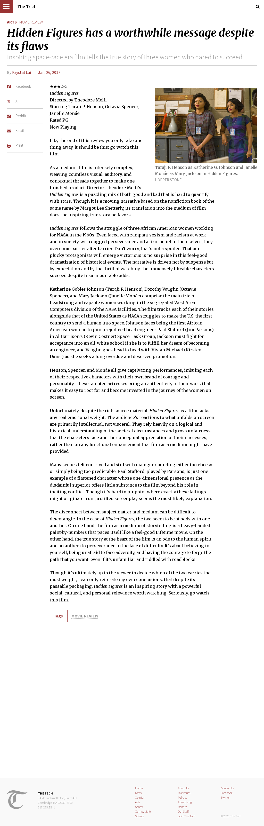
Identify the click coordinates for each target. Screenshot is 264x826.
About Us (183, 788)
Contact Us (227, 788)
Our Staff (183, 811)
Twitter (225, 797)
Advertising (185, 802)
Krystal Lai (21, 72)
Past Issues (184, 793)
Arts (12, 22)
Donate (182, 807)
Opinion (140, 797)
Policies (182, 797)
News (138, 793)
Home (139, 788)
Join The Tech (186, 816)
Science (139, 816)
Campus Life (143, 811)
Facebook (227, 793)
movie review (31, 22)
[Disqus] (132, 699)
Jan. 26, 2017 (49, 72)
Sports (139, 807)
